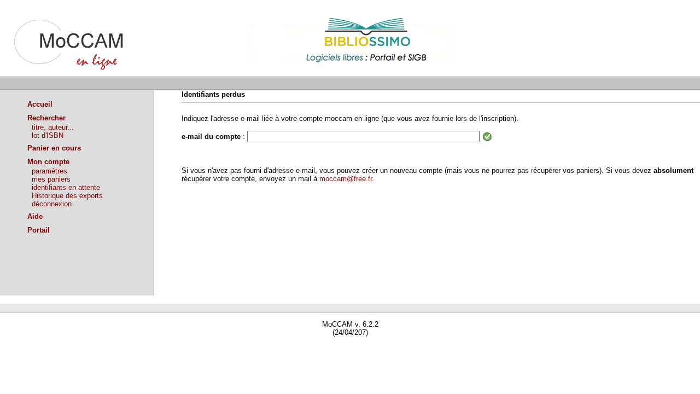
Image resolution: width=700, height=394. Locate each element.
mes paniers (51, 179)
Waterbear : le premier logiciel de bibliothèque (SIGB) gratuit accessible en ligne (126, 348)
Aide (35, 216)
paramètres (49, 171)
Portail (38, 230)
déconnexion (52, 204)
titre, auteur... (53, 127)
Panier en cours (54, 148)
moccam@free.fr (345, 179)
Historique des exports (67, 196)
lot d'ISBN (47, 135)
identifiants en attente (66, 187)
